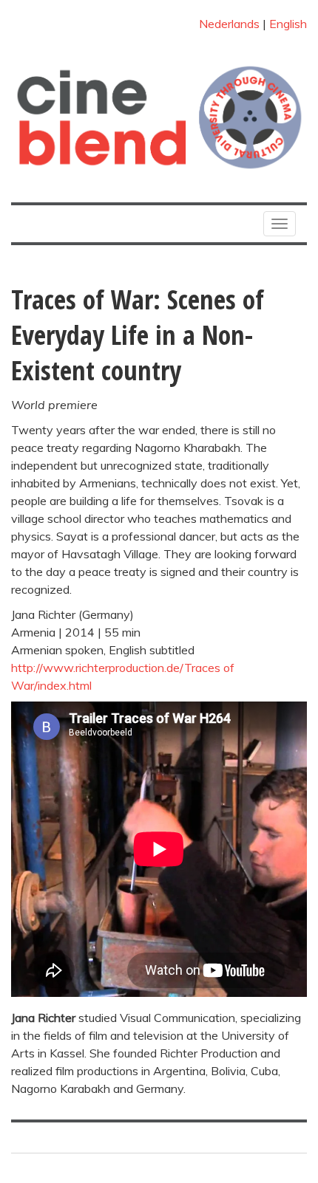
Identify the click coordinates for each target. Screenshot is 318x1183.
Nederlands (229, 23)
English (288, 23)
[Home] (159, 117)
